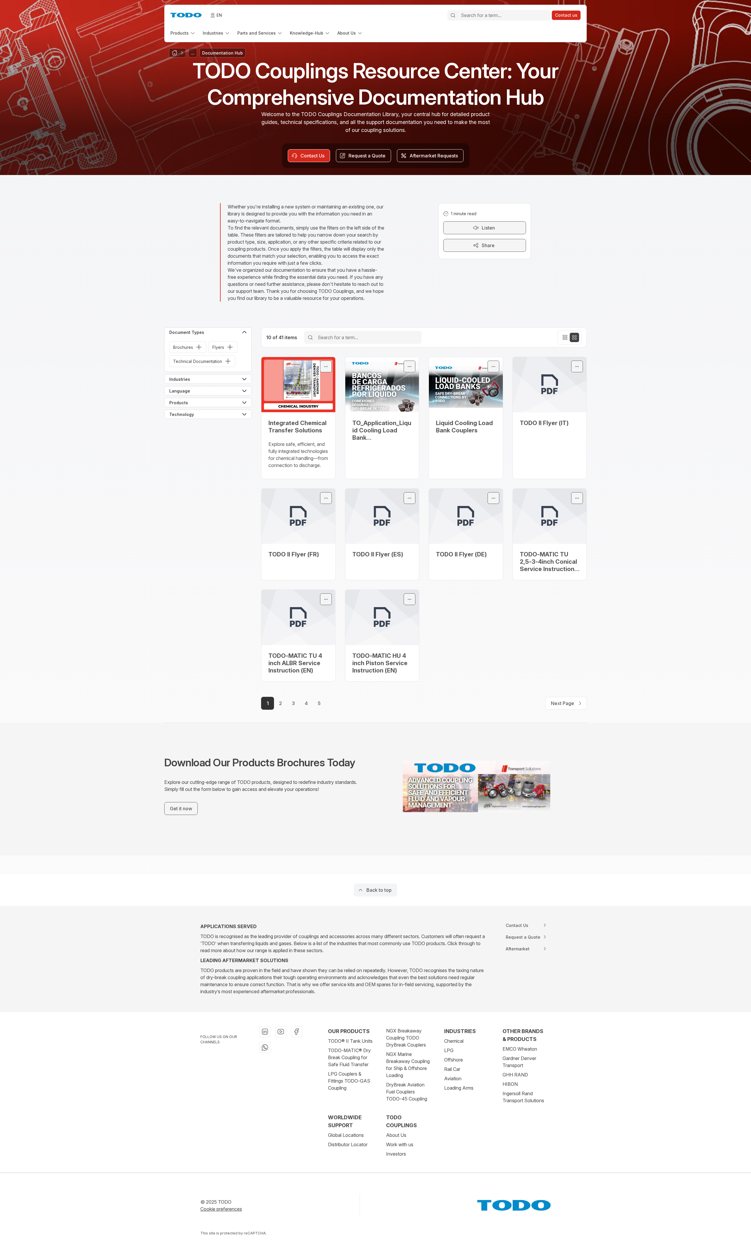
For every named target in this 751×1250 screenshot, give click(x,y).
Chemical (454, 1041)
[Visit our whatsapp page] (264, 1047)
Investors (396, 1154)
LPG (449, 1050)
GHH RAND (515, 1075)
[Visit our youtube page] (280, 1031)
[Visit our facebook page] (296, 1031)
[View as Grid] (574, 337)
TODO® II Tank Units (350, 1041)
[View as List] (565, 337)
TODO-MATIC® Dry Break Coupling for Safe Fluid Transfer (349, 1057)
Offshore (453, 1060)
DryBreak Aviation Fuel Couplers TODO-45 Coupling (406, 1092)
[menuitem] (183, 33)
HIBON (510, 1084)
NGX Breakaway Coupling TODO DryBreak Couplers (406, 1038)
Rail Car (452, 1069)
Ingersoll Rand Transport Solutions (523, 1097)
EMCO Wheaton (520, 1049)
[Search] (453, 15)
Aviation (452, 1078)
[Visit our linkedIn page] (264, 1031)
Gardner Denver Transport (519, 1061)
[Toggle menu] (326, 366)
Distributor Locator (348, 1144)
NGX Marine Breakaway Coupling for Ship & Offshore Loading (408, 1064)
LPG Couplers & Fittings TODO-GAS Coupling (349, 1081)
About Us (396, 1135)
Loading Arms (458, 1088)
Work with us (399, 1144)
